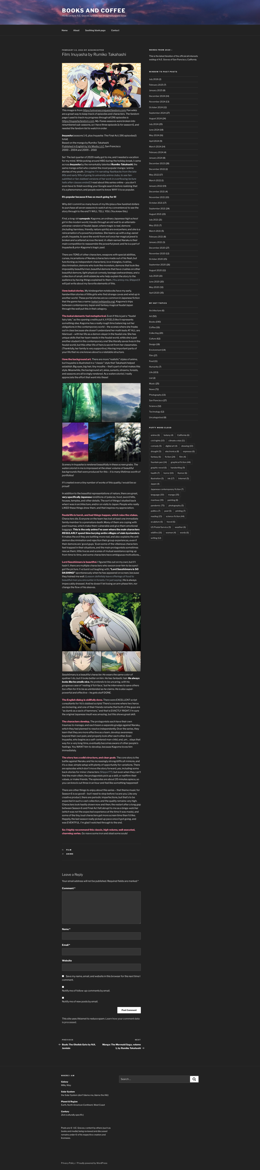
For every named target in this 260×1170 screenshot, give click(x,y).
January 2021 (155, 242)
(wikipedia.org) (103, 301)
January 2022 (155, 186)
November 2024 (157, 101)
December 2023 (157, 163)
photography (176, 505)
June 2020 (154, 281)
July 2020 (154, 276)
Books (152, 321)
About (76, 30)
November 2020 (157, 253)
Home (65, 30)
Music (152, 383)
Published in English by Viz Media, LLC (83, 146)
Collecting (154, 333)
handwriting (178, 467)
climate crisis (177, 440)
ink (171, 478)
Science (153, 406)
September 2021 (157, 208)
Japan (155, 484)
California (183, 435)
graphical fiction (181, 462)
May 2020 (154, 287)
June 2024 (154, 129)
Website (67, 960)
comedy (156, 446)
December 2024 (157, 96)
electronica (172, 451)
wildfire (156, 532)
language (157, 494)
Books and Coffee (94, 10)
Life (151, 372)
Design (152, 344)
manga (173, 494)
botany (168, 435)
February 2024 (156, 152)
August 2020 (155, 270)
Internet (183, 478)
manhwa (157, 500)
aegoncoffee (96, 50)
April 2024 (154, 141)
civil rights (158, 440)
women (171, 532)
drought (156, 451)
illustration (157, 478)
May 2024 (154, 135)
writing (156, 538)
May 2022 (154, 174)
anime (70, 854)
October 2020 (156, 259)
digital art (171, 446)
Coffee (152, 327)
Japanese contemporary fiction (167, 489)
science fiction (175, 516)
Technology (154, 411)
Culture (152, 338)
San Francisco (156, 400)
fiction (170, 456)
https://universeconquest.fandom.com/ (104, 110)
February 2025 (156, 84)
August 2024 (155, 118)
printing (180, 511)
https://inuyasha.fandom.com (78, 121)
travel (171, 521)
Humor (182, 473)
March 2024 (155, 146)
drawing (187, 446)
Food (151, 361)
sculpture (157, 521)
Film (69, 850)
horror (169, 473)
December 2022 (157, 169)
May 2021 (154, 225)
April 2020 (154, 292)
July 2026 (153, 79)
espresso (189, 451)
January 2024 (155, 158)
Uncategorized (156, 417)
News (152, 389)
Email (66, 945)
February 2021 (156, 236)
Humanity (153, 366)
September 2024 (157, 113)
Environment (155, 350)
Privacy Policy (68, 1163)
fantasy (156, 456)
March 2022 (155, 180)
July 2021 (153, 219)
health (155, 473)
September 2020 (157, 264)
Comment (68, 888)
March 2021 (155, 231)
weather (180, 527)
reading (156, 516)
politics (155, 511)
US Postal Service (161, 527)
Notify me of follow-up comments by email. (86, 990)
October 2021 (155, 202)
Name (66, 929)
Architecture (155, 310)
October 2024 (156, 107)
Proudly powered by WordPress (92, 1163)
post (168, 511)
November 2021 (157, 197)
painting (172, 500)
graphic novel (159, 467)
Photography (155, 395)
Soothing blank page (95, 30)
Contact (115, 30)
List (151, 378)
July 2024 (153, 124)
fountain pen (159, 462)
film (182, 456)
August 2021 (155, 214)
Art (150, 316)
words (184, 532)
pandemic (158, 505)
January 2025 (155, 90)
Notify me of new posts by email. (80, 1001)
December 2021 (157, 191)
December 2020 (157, 247)
